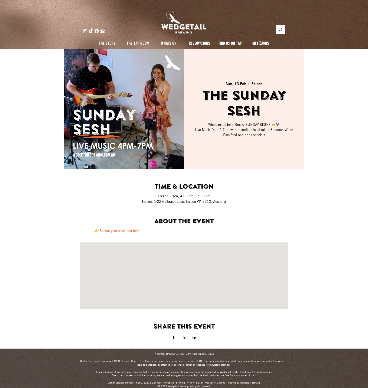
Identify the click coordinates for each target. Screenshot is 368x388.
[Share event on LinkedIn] (195, 337)
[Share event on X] (184, 337)
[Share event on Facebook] (174, 337)
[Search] (280, 29)
